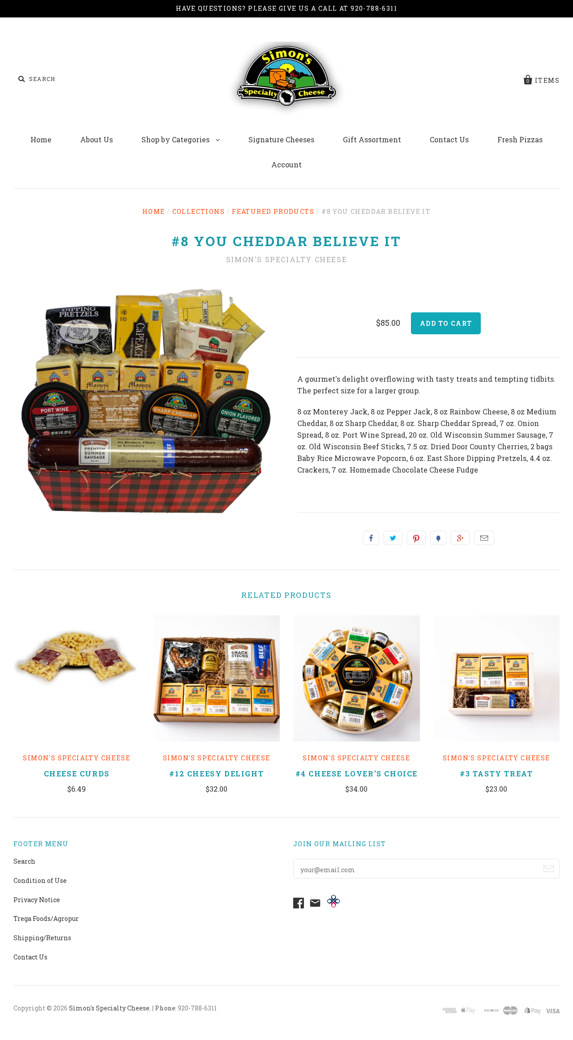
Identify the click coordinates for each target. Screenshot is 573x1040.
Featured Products (273, 211)
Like (371, 538)
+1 (460, 538)
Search (24, 861)
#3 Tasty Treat (496, 773)
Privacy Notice (36, 899)
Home (40, 139)
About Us (96, 139)
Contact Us (449, 139)
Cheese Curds (77, 773)
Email (484, 538)
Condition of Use (40, 880)
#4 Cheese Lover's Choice (356, 773)
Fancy (438, 538)
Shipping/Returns (42, 937)
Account (286, 164)
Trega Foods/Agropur (46, 918)
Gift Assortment (372, 139)
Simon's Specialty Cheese (286, 259)
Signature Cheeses (281, 139)
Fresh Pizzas (520, 139)
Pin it (416, 538)
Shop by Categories (176, 139)
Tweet (393, 538)
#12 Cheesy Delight (216, 773)
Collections (198, 211)
